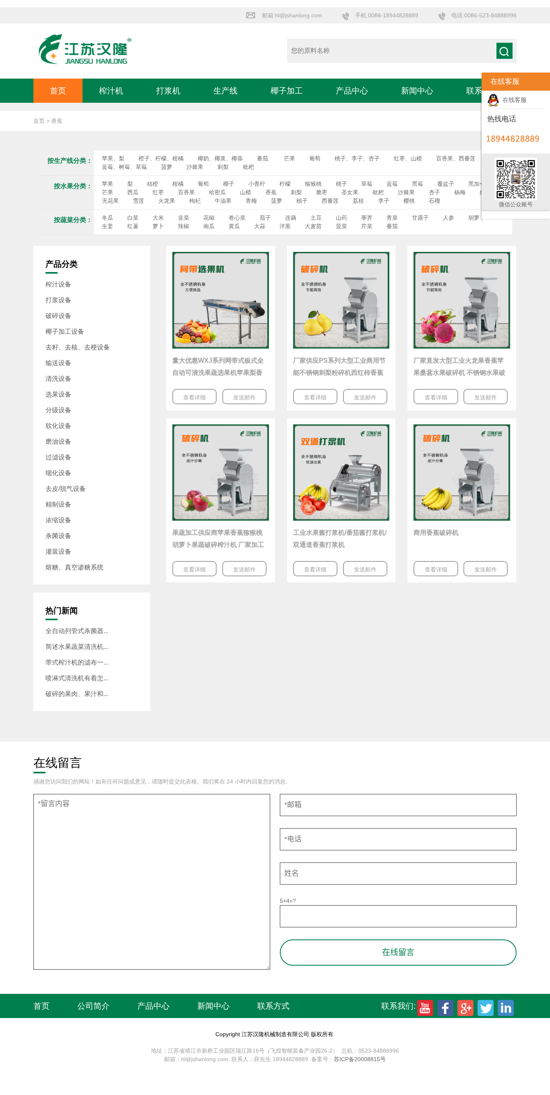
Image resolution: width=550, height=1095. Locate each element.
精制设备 (58, 504)
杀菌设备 (58, 535)
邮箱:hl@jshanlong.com (292, 15)
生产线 (225, 90)
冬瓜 (107, 217)
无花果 (110, 200)
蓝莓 (392, 184)
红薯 (133, 226)
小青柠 (256, 184)
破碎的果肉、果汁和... (76, 693)
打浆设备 (58, 300)
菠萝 (166, 167)
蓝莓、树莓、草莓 (124, 167)
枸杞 (195, 200)
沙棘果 (194, 167)
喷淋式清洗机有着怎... (76, 678)
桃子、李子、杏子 (357, 158)
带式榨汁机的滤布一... (76, 662)
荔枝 (358, 200)
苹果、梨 (113, 158)
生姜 (107, 226)
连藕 (290, 217)
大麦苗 (313, 226)
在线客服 (513, 99)
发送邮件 (244, 397)
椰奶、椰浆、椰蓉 (220, 158)
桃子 (341, 184)
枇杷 (248, 167)
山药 (341, 217)
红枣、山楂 (408, 158)
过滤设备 (58, 457)
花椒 (209, 217)
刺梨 (223, 167)
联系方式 (273, 1005)
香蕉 (271, 192)
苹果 (107, 184)
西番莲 (330, 200)
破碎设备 (58, 315)
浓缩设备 (58, 520)
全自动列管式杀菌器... (76, 630)
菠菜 (341, 226)
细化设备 (58, 473)
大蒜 (259, 226)
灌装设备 (58, 551)
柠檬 (285, 184)
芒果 (289, 158)
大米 (158, 217)
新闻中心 (417, 90)
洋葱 (285, 226)
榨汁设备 (58, 284)
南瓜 (209, 226)
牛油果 (223, 200)
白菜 (133, 217)
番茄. (263, 158)
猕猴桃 (313, 184)
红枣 (158, 192)
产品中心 (352, 90)
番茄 (392, 226)
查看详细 (194, 397)
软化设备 (58, 425)
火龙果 (166, 200)
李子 (383, 200)
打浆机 (168, 90)
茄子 (265, 217)
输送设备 (58, 362)
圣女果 (349, 192)
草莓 (366, 184)
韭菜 (183, 217)
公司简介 (93, 1005)
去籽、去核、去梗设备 (77, 347)
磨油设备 (58, 441)
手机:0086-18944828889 (386, 15)
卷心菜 (237, 217)
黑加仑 (476, 184)
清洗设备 (58, 378)
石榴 (434, 200)
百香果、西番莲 (456, 158)
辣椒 (183, 226)
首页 (58, 90)
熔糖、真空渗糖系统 (74, 567)
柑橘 (178, 184)
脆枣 (321, 192)
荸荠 (366, 217)
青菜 (392, 217)
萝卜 (158, 226)
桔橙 (152, 184)
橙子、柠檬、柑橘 (161, 158)
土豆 (316, 217)
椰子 (228, 184)
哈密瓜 (217, 192)
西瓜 (133, 192)
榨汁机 (111, 90)
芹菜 (366, 226)
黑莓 (417, 184)
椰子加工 (287, 90)
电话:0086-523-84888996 (484, 15)
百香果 (186, 192)
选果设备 (58, 394)
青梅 (251, 200)
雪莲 (138, 200)
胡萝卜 (476, 217)
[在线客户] (471, 82)
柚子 (302, 200)
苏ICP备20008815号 (360, 1059)
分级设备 (58, 410)
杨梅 (459, 192)
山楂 (245, 192)
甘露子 (420, 217)
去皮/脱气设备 (65, 488)
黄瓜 (234, 226)
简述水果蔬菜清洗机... (76, 646)
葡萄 (314, 158)
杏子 (434, 192)
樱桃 (409, 200)
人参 (448, 217)
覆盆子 (445, 184)
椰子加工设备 (64, 331)
